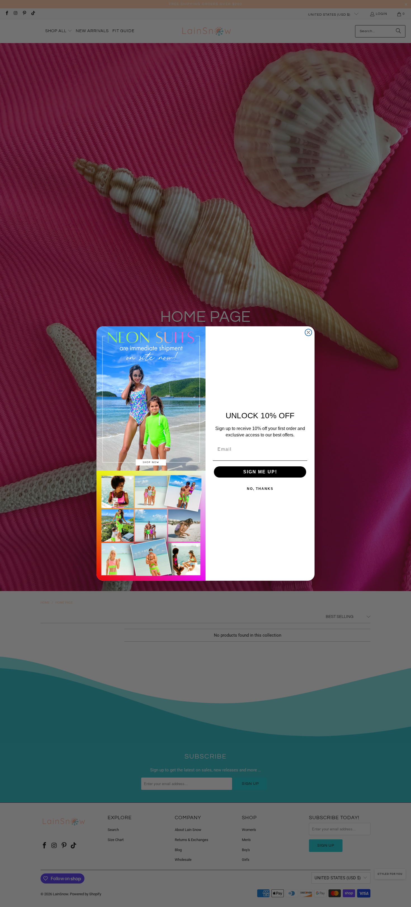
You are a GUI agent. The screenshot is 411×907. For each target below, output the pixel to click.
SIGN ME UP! (260, 471)
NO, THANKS (260, 489)
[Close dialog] (308, 332)
